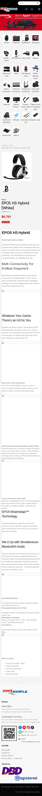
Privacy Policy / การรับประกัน (12, 758)
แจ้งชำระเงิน (6, 753)
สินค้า (10, 145)
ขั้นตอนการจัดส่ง (7, 755)
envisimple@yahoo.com (30, 741)
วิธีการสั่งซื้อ (6, 750)
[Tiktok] (32, 727)
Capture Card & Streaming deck (35, 106)
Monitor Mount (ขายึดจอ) (26, 106)
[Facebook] (20, 727)
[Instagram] (28, 727)
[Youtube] (24, 727)
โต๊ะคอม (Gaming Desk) (35, 75)
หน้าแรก (4, 145)
